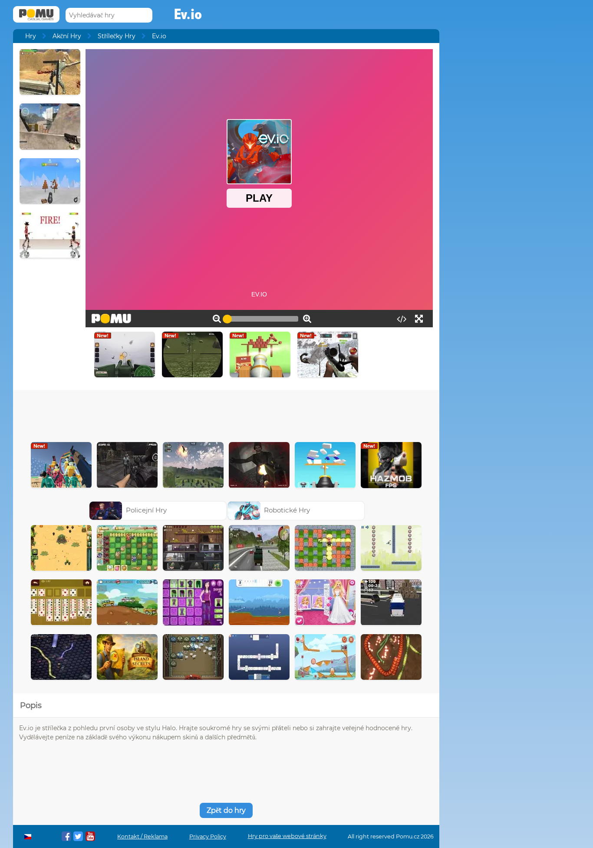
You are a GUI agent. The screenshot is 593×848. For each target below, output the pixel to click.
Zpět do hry (226, 810)
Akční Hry (67, 36)
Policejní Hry (146, 510)
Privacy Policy (207, 836)
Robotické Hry (287, 510)
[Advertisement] (226, 413)
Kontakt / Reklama (142, 836)
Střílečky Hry (116, 36)
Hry (30, 36)
